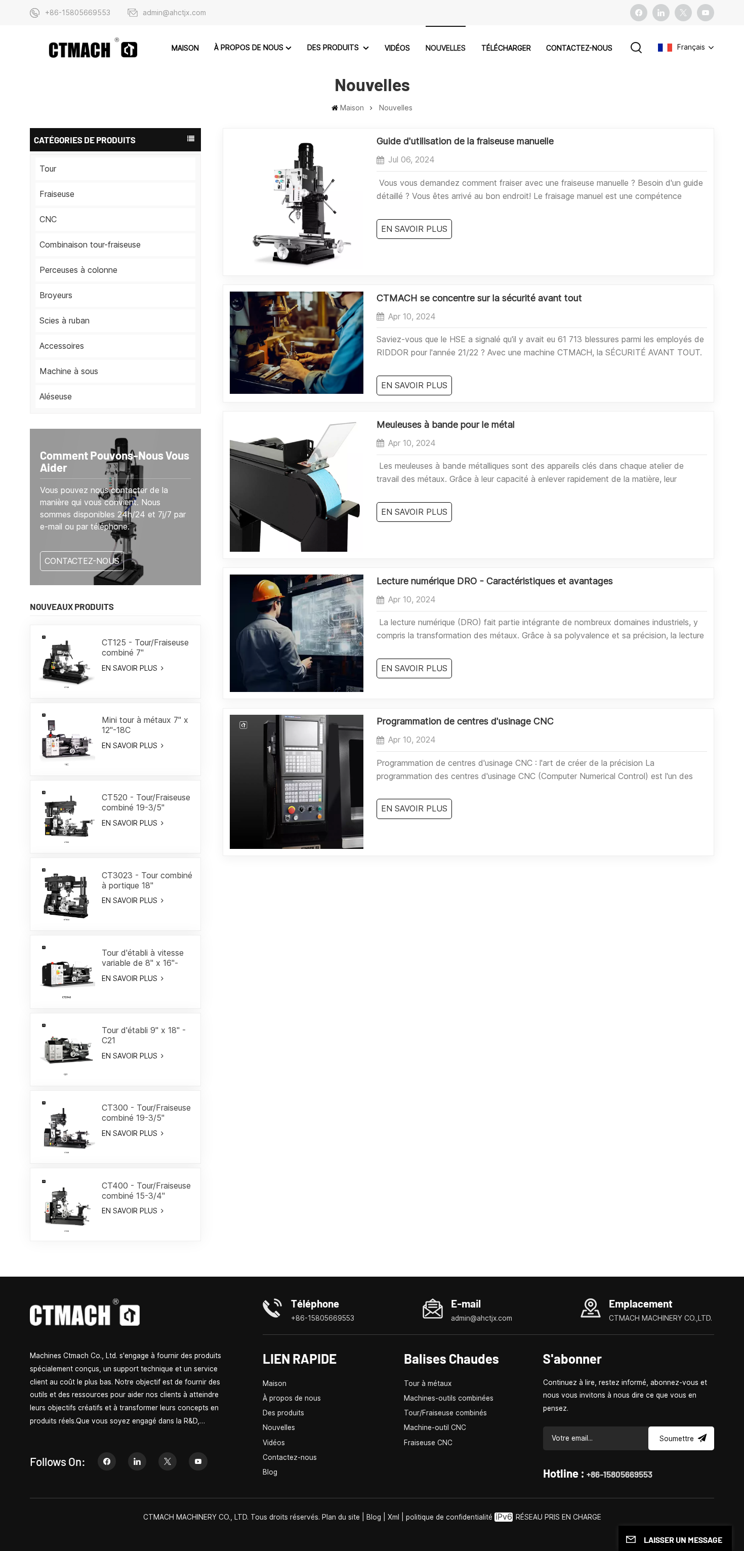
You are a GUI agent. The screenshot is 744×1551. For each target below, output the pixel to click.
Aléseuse (55, 396)
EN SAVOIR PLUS (130, 668)
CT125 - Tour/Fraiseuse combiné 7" (145, 647)
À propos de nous (248, 48)
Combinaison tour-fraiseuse (90, 244)
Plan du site (342, 1517)
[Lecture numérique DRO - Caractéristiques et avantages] (296, 689)
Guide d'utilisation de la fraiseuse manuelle (465, 141)
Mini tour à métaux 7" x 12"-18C (145, 725)
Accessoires (61, 346)
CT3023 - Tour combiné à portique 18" (147, 880)
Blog (270, 1472)
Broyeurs (55, 295)
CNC (48, 219)
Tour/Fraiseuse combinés (445, 1413)
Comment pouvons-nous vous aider (114, 461)
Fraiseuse (56, 194)
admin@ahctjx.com (174, 12)
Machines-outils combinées (448, 1398)
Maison (185, 48)
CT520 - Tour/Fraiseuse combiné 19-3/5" (146, 802)
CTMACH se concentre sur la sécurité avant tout (479, 298)
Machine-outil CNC (435, 1427)
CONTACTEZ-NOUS (82, 561)
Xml (393, 1517)
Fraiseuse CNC (428, 1443)
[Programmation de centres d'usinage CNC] (296, 846)
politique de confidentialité (449, 1517)
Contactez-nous (579, 48)
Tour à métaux (427, 1383)
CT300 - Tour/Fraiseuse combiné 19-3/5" (146, 1113)
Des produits (334, 48)
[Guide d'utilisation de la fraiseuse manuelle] (296, 266)
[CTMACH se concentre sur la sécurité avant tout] (296, 391)
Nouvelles (446, 48)
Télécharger (506, 48)
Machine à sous (68, 371)
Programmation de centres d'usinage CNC (465, 721)
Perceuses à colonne (78, 270)
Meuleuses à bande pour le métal (446, 424)
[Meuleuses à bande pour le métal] (296, 549)
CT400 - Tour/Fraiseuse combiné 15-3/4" (146, 1190)
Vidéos (397, 48)
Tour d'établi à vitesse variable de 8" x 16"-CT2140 (143, 958)
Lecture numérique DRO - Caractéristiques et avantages (495, 581)
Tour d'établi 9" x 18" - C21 (144, 1035)
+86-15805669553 (77, 12)
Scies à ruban (64, 320)
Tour (47, 169)
